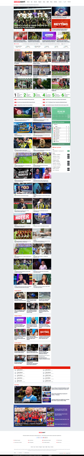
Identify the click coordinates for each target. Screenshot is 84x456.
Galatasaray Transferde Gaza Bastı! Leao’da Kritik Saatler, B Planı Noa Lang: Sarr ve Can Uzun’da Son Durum (57, 95)
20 (48, 29)
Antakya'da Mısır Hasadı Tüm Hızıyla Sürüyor (62, 43)
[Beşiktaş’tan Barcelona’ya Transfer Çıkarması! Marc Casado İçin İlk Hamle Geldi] (23, 173)
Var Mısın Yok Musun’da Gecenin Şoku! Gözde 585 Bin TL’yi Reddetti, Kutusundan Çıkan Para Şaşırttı (22, 287)
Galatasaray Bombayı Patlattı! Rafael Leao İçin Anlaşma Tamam (28, 95)
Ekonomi (35, 1)
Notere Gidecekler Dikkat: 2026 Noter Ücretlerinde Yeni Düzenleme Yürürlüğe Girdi (22, 226)
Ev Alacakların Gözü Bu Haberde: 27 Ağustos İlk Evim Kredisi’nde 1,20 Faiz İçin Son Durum (41, 241)
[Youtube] (43, 437)
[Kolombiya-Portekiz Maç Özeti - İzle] (50, 419)
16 (41, 29)
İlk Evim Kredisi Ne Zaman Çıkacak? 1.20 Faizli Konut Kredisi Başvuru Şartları (19, 95)
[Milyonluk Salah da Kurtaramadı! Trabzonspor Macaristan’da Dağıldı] (42, 158)
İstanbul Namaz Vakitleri (47, 440)
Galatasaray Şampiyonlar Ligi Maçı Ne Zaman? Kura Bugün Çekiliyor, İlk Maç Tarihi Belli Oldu (22, 241)
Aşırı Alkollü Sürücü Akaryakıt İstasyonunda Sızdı (25, 99)
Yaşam (44, 1)
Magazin (39, 1)
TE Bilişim (64, 453)
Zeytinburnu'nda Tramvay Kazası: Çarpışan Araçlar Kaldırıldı (56, 99)
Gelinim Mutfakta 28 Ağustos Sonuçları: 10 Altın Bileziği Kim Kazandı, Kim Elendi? (41, 120)
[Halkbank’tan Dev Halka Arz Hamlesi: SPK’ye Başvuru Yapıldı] (42, 188)
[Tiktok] (45, 437)
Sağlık (48, 1)
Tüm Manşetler (31, 442)
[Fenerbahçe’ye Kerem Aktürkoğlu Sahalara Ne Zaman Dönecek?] (42, 203)
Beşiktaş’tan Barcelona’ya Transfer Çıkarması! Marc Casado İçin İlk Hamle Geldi (22, 181)
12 (34, 29)
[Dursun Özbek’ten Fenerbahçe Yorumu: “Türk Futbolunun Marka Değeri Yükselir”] (23, 203)
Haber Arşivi (59, 442)
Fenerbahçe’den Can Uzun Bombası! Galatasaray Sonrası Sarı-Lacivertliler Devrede (67, 95)
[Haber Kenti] (19, 2)
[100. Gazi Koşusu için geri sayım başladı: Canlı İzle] (50, 414)
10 (30, 29)
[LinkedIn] (42, 437)
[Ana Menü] (69, 2)
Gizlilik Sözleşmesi (26, 452)
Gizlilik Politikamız (45, 455)
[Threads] (47, 437)
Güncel (28, 1)
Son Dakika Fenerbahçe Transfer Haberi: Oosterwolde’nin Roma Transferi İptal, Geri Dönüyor (22, 150)
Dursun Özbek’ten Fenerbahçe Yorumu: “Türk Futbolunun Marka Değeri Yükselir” (21, 211)
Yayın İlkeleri (20, 452)
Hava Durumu (31, 440)
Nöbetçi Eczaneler (17, 440)
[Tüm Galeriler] (69, 384)
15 (39, 29)
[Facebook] (37, 437)
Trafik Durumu (60, 440)
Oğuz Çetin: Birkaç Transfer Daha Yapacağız (21, 195)
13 (36, 29)
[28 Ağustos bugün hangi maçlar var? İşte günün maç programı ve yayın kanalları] (23, 158)
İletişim (15, 452)
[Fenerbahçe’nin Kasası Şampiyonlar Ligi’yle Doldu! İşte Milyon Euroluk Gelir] (23, 264)
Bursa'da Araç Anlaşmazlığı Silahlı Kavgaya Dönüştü (26, 102)
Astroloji (55, 1)
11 (32, 29)
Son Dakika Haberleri (46, 442)
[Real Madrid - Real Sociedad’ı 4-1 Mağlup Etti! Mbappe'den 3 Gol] (42, 249)
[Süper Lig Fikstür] (69, 147)
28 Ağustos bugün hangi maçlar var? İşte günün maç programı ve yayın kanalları (22, 166)
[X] (39, 437)
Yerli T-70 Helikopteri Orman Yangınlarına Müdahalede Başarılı (41, 43)
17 (43, 29)
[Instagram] (40, 437)
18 (45, 29)
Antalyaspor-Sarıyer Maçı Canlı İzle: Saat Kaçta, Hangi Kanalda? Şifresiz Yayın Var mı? (38, 95)
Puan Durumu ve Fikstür (18, 442)
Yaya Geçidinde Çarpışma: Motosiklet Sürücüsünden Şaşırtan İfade (32, 4)
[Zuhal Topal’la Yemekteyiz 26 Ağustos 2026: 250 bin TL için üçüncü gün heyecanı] (42, 279)
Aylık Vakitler (55, 119)
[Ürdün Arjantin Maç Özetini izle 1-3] (50, 424)
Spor (31, 1)
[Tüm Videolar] (69, 406)
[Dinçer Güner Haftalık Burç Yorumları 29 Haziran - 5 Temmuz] (46, 394)
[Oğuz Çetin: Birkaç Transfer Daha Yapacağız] (23, 188)
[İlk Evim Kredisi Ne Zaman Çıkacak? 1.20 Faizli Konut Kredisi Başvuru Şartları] (23, 127)
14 (37, 29)
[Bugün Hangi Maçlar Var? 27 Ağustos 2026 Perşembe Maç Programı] (23, 249)
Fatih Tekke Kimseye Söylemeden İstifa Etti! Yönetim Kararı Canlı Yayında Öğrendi (41, 135)
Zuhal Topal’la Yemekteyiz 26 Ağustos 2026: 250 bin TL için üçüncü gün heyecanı (41, 287)
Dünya (51, 1)
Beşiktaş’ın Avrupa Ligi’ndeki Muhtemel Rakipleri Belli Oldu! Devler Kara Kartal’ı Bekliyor (41, 150)
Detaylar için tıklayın (61, 144)
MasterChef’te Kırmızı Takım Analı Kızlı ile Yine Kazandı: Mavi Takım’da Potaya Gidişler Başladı (40, 181)
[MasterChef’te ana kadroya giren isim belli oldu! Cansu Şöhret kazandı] (42, 264)
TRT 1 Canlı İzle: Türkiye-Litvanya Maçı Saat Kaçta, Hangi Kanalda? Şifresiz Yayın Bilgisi (48, 95)
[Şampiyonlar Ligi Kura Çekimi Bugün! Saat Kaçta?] (42, 218)
